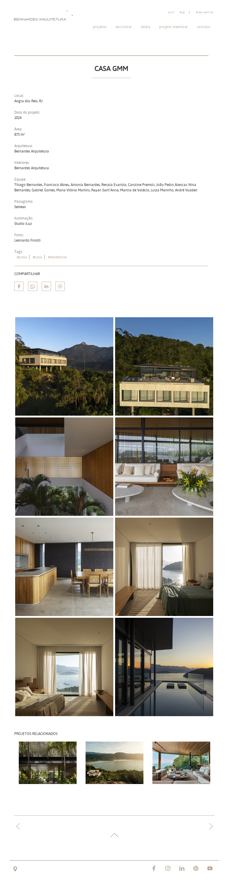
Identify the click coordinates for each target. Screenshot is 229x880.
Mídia (146, 27)
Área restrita (204, 12)
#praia (22, 257)
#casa (37, 257)
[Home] (44, 15)
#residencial (57, 257)
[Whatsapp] (32, 286)
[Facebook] (18, 286)
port (171, 12)
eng (182, 12)
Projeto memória (173, 27)
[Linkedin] (46, 286)
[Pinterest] (196, 868)
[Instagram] (168, 868)
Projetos (100, 27)
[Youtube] (210, 868)
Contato (204, 27)
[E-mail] (60, 286)
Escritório (124, 27)
